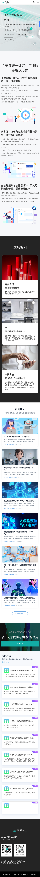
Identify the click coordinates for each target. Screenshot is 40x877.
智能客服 (6, 574)
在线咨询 (24, 874)
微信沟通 (33, 874)
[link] (20, 673)
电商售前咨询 (13, 508)
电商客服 (6, 444)
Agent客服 (11, 444)
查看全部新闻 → (20, 613)
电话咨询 (5, 874)
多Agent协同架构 (13, 477)
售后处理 (6, 477)
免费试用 (20, 643)
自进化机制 (11, 574)
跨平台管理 (6, 508)
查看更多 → (5, 662)
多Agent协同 (12, 541)
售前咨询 (6, 541)
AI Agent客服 (7, 605)
